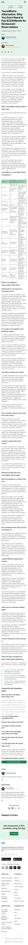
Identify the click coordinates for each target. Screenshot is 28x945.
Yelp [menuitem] (15, 915)
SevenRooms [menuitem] (17, 918)
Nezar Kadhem (10, 45)
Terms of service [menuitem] (18, 886)
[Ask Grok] (19, 867)
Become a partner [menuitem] (19, 901)
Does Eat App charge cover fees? (12, 722)
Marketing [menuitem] (4, 888)
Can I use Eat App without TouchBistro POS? (9, 717)
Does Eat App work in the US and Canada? (12, 738)
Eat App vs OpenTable (10, 670)
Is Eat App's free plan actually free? (11, 727)
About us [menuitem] (16, 878)
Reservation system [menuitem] (6, 878)
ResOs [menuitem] (16, 921)
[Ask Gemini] (14, 867)
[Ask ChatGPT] (2, 867)
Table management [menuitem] (6, 880)
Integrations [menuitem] (4, 901)
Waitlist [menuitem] (3, 894)
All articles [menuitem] (4, 931)
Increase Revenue (11, 6)
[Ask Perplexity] (10, 867)
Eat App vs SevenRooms (11, 675)
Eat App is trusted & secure (15, 941)
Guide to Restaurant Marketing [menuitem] (4, 917)
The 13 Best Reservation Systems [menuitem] (4, 911)
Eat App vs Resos (9, 681)
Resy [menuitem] (15, 912)
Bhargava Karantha (11, 37)
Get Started (14, 833)
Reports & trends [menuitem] (5, 891)
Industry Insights (20, 6)
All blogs (3, 6)
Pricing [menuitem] (16, 895)
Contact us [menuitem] (17, 880)
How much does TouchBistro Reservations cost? (10, 696)
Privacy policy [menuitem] (18, 883)
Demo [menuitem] (15, 892)
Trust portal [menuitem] (17, 898)
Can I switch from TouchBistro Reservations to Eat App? (11, 732)
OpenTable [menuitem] (17, 909)
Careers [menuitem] (16, 889)
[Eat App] (2, 2)
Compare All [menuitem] (17, 924)
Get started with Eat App (14, 762)
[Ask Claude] (6, 867)
